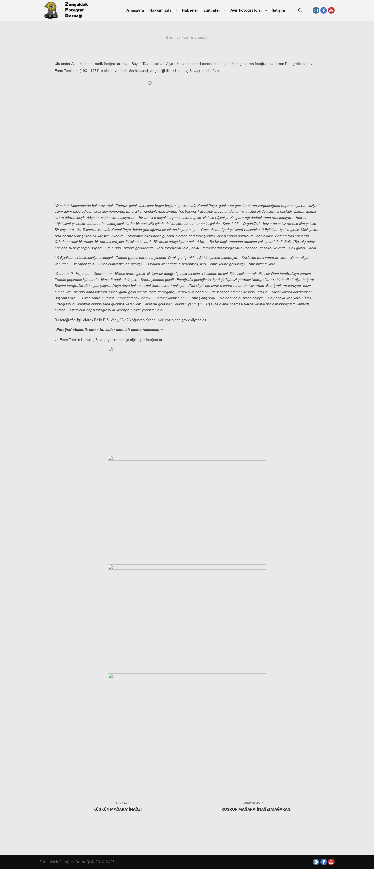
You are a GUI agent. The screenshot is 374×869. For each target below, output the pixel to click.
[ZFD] (64, 10)
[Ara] (300, 10)
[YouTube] (331, 10)
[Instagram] (316, 10)
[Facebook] (323, 10)
